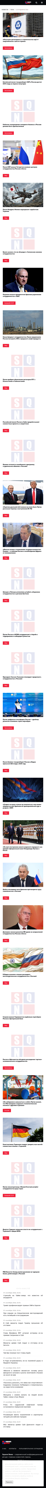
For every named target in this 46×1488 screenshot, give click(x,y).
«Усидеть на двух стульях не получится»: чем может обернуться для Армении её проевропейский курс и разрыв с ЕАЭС (22, 806)
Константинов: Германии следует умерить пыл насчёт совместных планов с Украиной (23, 1145)
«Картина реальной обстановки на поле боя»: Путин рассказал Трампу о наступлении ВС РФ (22, 508)
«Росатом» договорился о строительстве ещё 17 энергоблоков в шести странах (21, 40)
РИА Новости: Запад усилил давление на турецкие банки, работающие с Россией (21, 1273)
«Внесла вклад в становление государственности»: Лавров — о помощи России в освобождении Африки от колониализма (22, 551)
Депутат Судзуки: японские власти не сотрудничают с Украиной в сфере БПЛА (22, 1230)
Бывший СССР (9, 303)
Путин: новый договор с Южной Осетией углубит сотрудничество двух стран (20, 1188)
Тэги (12, 9)
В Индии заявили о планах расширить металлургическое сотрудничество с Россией (20, 975)
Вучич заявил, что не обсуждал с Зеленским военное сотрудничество (22, 253)
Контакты (12, 1448)
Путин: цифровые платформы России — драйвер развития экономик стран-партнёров (21, 720)
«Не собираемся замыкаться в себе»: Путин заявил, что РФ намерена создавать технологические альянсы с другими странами (22, 1103)
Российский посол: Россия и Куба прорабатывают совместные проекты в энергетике (21, 423)
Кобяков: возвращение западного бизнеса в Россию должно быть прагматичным (22, 125)
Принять (9, 1482)
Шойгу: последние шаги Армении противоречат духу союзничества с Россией (22, 890)
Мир (5, 175)
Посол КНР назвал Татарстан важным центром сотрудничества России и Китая (20, 168)
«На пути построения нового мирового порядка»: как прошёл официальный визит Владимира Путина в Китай (22, 848)
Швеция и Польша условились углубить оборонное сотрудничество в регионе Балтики (21, 593)
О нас (4, 1448)
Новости (5, 9)
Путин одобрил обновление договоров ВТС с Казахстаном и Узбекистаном (19, 380)
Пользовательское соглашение (31, 1448)
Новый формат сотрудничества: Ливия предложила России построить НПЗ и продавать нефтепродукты (22, 338)
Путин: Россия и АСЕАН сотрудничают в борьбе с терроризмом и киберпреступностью (20, 635)
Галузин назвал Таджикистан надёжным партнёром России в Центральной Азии (22, 1018)
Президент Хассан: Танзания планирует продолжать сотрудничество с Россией (22, 678)
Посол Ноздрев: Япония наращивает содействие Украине (20, 210)
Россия (6, 1110)
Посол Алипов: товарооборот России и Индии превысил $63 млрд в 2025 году (19, 763)
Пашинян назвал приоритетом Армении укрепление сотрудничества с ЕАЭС (22, 295)
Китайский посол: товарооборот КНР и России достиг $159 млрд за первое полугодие (22, 83)
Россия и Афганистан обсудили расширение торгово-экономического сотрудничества (22, 1060)
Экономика (8, 48)
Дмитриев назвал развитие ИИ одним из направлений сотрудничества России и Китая (23, 933)
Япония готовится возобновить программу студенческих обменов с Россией (18, 465)
